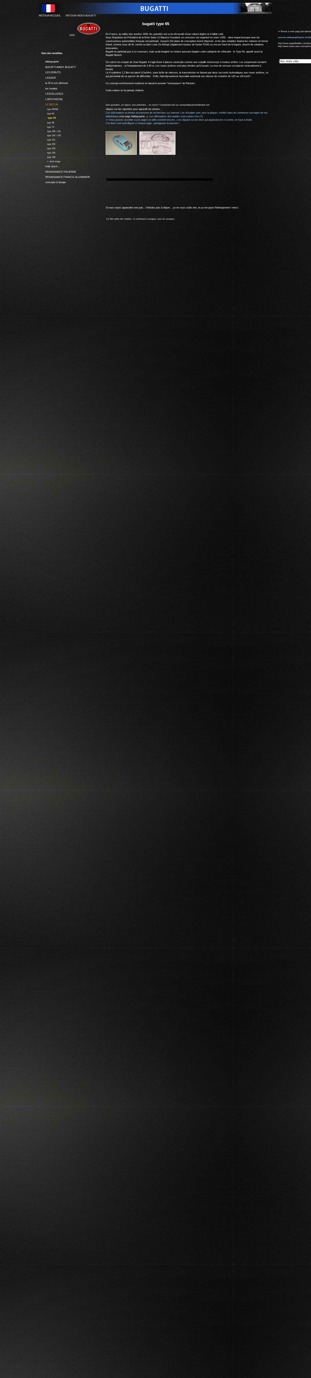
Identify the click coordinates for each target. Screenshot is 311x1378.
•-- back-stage (50, 161)
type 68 (47, 122)
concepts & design (53, 181)
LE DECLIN (49, 104)
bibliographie (50, 61)
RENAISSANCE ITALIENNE (58, 171)
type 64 (47, 113)
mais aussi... (50, 166)
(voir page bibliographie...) (133, 116)
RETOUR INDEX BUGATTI (81, 15)
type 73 (47, 126)
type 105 (48, 152)
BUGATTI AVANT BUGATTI (58, 66)
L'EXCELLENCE (52, 93)
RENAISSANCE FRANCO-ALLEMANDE (65, 176)
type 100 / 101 (51, 131)
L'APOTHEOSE (52, 98)
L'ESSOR (48, 77)
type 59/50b (49, 108)
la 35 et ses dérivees (54, 82)
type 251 (48, 139)
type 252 (48, 143)
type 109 (48, 156)
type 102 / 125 (51, 135)
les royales (49, 88)
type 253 (48, 148)
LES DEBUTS (51, 72)
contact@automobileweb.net (194, 105)
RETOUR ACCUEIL (50, 15)
